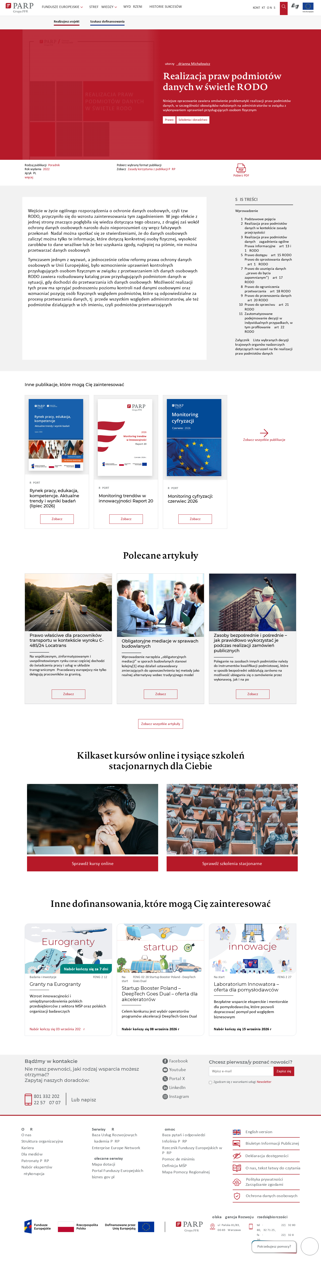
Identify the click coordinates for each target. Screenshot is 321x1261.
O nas (271, 7)
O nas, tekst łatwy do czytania (273, 1168)
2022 (46, 169)
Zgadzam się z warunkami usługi (235, 1082)
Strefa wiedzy (101, 7)
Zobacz (57, 519)
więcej (29, 177)
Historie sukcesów (165, 7)
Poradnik (54, 165)
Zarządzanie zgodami (264, 1185)
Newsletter (264, 1082)
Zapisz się (284, 1071)
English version (259, 1132)
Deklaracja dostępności (267, 1156)
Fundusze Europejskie (61, 7)
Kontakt (259, 7)
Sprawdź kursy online (93, 864)
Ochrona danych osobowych (272, 1196)
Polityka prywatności (264, 1180)
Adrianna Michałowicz (193, 64)
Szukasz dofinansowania (107, 21)
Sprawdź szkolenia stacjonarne (232, 864)
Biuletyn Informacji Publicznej (272, 1144)
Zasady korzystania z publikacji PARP (151, 169)
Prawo (169, 120)
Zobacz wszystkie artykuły (160, 724)
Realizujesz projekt (66, 21)
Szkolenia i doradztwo (193, 120)
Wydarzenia (133, 7)
